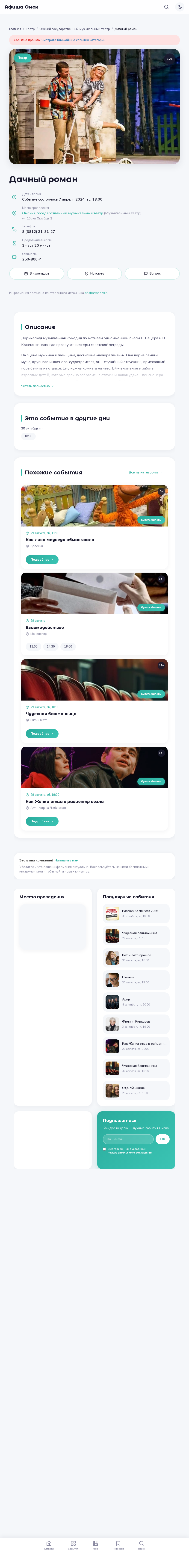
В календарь (39, 273)
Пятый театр (38, 720)
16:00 (68, 647)
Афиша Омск (21, 7)
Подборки (118, 1548)
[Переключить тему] (179, 7)
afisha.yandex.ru (97, 293)
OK (162, 1139)
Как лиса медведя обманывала (60, 539)
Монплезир (38, 634)
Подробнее (39, 559)
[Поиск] (166, 7)
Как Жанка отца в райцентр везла (65, 801)
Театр (30, 29)
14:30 (51, 647)
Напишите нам (66, 860)
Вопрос (155, 273)
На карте (97, 273)
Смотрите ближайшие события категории (73, 40)
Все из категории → (145, 472)
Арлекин (36, 546)
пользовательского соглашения (130, 1152)
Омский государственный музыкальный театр (74, 29)
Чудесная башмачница (51, 713)
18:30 (28, 436)
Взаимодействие (45, 627)
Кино (95, 1548)
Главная (15, 29)
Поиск (141, 1548)
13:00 (34, 647)
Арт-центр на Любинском (48, 808)
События (73, 1548)
